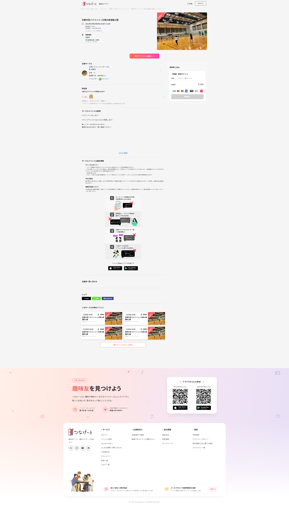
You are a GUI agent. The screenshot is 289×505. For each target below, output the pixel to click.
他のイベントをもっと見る (123, 345)
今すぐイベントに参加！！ (144, 56)
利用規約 (196, 435)
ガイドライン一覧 (199, 447)
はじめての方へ (107, 443)
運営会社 (165, 435)
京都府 (111, 9)
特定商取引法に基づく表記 (203, 443)
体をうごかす (94, 9)
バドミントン (103, 9)
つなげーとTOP (84, 9)
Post (87, 298)
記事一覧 (104, 460)
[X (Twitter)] (71, 448)
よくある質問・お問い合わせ (111, 447)
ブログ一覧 (105, 464)
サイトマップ (105, 456)
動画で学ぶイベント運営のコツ (143, 439)
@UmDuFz (105, 79)
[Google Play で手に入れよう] (203, 408)
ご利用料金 (105, 452)
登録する (213, 489)
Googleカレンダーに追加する (93, 31)
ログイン (201, 3)
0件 (94, 73)
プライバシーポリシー (201, 439)
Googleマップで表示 (91, 42)
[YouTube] (82, 448)
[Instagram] (77, 448)
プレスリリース (167, 443)
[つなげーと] (80, 432)
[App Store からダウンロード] (180, 408)
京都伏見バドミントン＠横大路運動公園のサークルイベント (148, 9)
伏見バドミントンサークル (121, 9)
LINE (97, 298)
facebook (108, 298)
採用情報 (165, 439)
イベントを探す (106, 439)
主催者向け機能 (138, 435)
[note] (88, 448)
